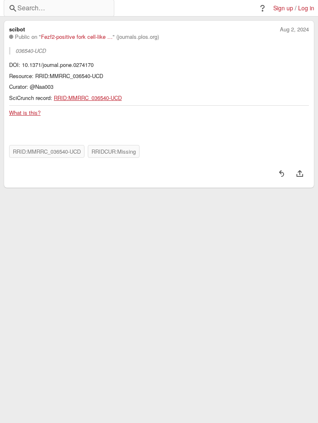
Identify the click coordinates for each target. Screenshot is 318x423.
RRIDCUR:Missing (114, 151)
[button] (262, 8)
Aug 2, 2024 (294, 29)
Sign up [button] (283, 8)
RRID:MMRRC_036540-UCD (88, 98)
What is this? (25, 112)
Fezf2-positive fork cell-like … (77, 36)
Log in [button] (306, 8)
